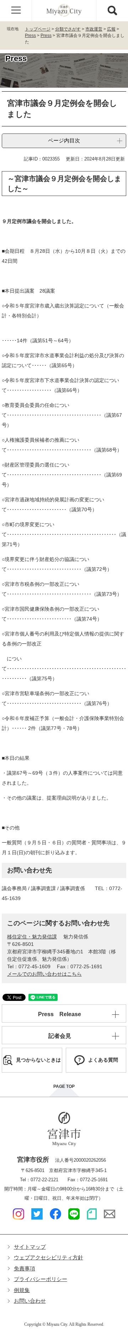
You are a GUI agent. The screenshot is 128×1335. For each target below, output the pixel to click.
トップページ (37, 29)
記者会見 (59, 1036)
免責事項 (24, 1268)
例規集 (22, 1290)
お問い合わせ (30, 1301)
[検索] (112, 10)
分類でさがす (68, 29)
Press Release (59, 1014)
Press (30, 35)
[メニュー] (16, 10)
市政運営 (93, 29)
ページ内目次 (64, 140)
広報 (111, 29)
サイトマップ (30, 1247)
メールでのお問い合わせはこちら (44, 974)
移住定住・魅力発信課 (32, 936)
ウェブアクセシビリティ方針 (48, 1257)
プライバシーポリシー (40, 1279)
